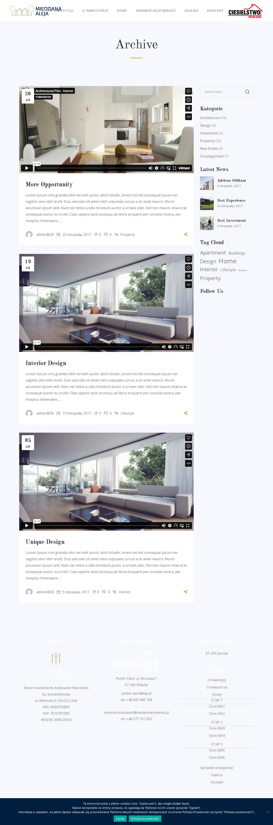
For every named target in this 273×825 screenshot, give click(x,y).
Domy (217, 694)
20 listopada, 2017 (76, 234)
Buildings (236, 253)
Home (228, 261)
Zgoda (120, 818)
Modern (242, 270)
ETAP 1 (216, 700)
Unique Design (45, 542)
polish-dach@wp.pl (136, 693)
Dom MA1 (217, 706)
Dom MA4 (217, 735)
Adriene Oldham (231, 181)
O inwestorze (216, 687)
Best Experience (231, 201)
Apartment (213, 252)
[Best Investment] (207, 223)
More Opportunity (49, 185)
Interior (125, 592)
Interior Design (46, 364)
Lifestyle (127, 413)
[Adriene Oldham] (207, 183)
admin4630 (45, 234)
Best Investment (231, 221)
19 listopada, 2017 (76, 413)
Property (128, 234)
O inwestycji (217, 680)
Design (205, 125)
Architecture (210, 117)
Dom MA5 (217, 750)
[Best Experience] (207, 203)
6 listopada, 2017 (229, 186)
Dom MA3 (217, 728)
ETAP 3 (216, 744)
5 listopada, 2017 (75, 592)
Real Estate (209, 148)
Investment (209, 133)
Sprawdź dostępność (217, 767)
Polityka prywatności (145, 818)
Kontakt (217, 782)
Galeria (216, 775)
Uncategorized (212, 156)
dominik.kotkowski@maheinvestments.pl (136, 712)
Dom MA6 (217, 757)
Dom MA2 (217, 713)
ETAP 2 (216, 722)
